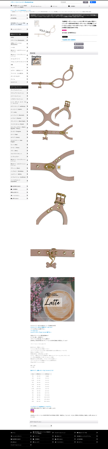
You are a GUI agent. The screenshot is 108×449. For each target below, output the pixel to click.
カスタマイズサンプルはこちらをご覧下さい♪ (41, 332)
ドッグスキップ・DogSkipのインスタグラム (40, 406)
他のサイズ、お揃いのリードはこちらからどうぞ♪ (42, 370)
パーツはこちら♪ (34, 330)
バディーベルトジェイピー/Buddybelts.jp (22, 2)
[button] (89, 6)
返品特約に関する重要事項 (69, 39)
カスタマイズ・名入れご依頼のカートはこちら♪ (41, 327)
